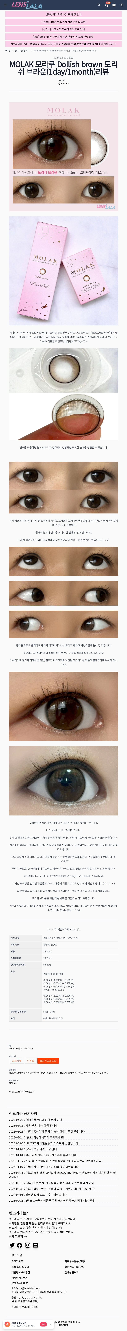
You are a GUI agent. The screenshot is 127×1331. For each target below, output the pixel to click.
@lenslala (63, 83)
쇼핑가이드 (17, 1261)
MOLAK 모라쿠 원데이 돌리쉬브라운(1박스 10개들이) (33, 1072)
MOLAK (12, 1083)
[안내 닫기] (51, 1324)
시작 (43, 1324)
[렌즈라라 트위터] (12, 1245)
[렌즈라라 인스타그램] (27, 1245)
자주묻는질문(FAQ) (75, 1261)
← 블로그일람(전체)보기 (22, 1091)
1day (11, 1048)
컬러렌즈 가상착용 (74, 1267)
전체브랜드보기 (19, 1278)
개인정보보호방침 (20, 1272)
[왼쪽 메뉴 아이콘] (5, 5)
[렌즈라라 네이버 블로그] (36, 1245)
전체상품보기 (72, 1272)
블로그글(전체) (21, 50)
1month (28, 1048)
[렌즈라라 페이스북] (19, 1245)
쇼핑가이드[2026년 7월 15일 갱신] (79, 44)
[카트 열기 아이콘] (114, 5)
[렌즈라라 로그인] (121, 5)
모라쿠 (19, 1048)
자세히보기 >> (18, 1236)
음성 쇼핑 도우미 (20, 1267)
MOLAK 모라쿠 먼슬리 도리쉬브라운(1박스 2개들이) (84, 1072)
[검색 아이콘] (99, 5)
